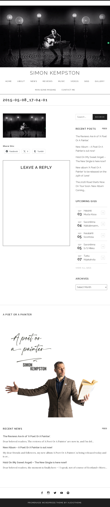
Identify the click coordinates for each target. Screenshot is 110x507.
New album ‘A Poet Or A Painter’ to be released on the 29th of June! (91, 171)
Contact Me (68, 90)
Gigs (86, 81)
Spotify (68, 493)
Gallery (100, 81)
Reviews (47, 81)
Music (61, 81)
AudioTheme (75, 503)
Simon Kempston (55, 73)
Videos (75, 81)
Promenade (34, 503)
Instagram (48, 493)
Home (8, 81)
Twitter (55, 493)
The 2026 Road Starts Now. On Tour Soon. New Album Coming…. (90, 186)
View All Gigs (84, 268)
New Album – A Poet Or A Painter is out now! (27, 447)
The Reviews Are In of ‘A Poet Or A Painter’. (26, 436)
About (21, 81)
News (34, 81)
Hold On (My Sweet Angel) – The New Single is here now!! (35, 462)
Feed (104, 128)
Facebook (42, 493)
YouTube (61, 493)
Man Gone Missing (45, 90)
